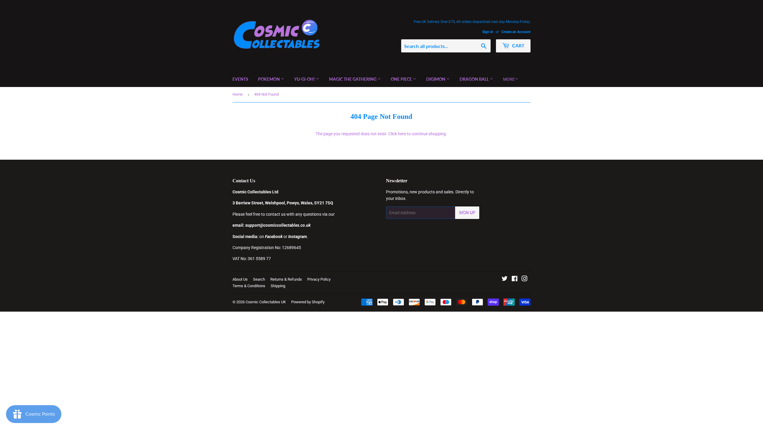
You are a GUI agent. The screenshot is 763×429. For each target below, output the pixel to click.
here (402, 133)
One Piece (402, 79)
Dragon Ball (475, 79)
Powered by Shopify (308, 302)
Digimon (436, 79)
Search (259, 279)
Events (240, 79)
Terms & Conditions (248, 286)
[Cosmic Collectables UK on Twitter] (505, 279)
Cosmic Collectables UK (266, 302)
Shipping (278, 286)
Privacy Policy (319, 279)
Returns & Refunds (286, 279)
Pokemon (269, 79)
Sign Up (467, 212)
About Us (240, 279)
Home (237, 94)
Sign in (487, 32)
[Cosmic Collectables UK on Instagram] (525, 279)
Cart (518, 45)
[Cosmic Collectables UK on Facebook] (514, 279)
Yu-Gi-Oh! (305, 79)
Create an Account (516, 32)
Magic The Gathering (353, 79)
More (509, 79)
